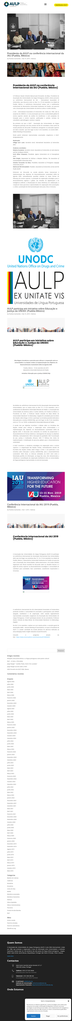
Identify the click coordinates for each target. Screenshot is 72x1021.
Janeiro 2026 (10, 700)
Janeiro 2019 (10, 865)
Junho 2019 (10, 854)
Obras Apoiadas (12, 902)
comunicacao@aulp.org (39, 983)
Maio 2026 (10, 689)
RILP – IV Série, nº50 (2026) (15, 661)
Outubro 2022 (11, 781)
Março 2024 (10, 749)
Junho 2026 (10, 687)
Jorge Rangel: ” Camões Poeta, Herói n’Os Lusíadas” (22, 664)
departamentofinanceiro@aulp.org (42, 985)
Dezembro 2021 (11, 800)
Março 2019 (10, 863)
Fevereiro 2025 (11, 725)
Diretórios (10, 883)
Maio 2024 (10, 746)
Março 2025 (10, 722)
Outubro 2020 (11, 822)
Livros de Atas (11, 889)
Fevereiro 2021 (11, 814)
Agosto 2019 (10, 849)
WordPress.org (11, 928)
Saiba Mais (10, 956)
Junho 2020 (10, 827)
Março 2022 (10, 795)
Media (9, 891)
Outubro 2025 (11, 706)
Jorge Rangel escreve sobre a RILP (17, 666)
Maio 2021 (10, 808)
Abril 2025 (10, 719)
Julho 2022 (10, 787)
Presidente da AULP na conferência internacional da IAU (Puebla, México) (35, 54)
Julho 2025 (10, 711)
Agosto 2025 (10, 708)
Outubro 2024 (11, 735)
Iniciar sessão (11, 920)
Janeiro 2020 (10, 841)
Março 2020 (10, 835)
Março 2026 (10, 695)
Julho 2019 (10, 852)
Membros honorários (13, 897)
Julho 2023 (10, 763)
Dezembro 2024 (11, 730)
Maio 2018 (10, 871)
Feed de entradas (12, 923)
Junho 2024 (10, 744)
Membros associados (13, 894)
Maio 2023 (10, 768)
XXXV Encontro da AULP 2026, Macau (18, 669)
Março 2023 (10, 773)
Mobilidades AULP (61, 5)
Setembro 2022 (11, 784)
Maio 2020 (10, 830)
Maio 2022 (10, 792)
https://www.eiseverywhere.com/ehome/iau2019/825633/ (33, 637)
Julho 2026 (10, 684)
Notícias (33, 58)
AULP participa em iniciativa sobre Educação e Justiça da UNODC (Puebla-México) (32, 309)
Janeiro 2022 (10, 798)
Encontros (10, 886)
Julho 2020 (10, 825)
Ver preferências (62, 1016)
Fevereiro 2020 (11, 838)
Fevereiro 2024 (11, 752)
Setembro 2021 (11, 806)
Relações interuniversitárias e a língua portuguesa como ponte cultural (28, 658)
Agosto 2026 (10, 681)
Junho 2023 (10, 765)
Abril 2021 (10, 811)
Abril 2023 (10, 771)
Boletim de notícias (12, 878)
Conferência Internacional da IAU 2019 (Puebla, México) (32, 505)
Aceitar (33, 1016)
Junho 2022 (10, 790)
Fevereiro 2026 (11, 698)
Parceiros (10, 908)
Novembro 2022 (12, 779)
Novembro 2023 (12, 757)
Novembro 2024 (12, 733)
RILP (8, 913)
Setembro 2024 (11, 738)
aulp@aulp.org (28, 981)
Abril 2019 (10, 860)
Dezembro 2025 (11, 703)
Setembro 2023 (11, 760)
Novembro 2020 (12, 819)
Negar (48, 1016)
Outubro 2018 (11, 868)
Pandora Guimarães (15, 58)
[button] (68, 1001)
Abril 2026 (10, 692)
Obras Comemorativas (13, 905)
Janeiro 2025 (10, 727)
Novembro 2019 (12, 846)
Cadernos (10, 881)
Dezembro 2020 (11, 817)
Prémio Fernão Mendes (14, 910)
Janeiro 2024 (10, 754)
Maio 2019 (10, 857)
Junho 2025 (10, 714)
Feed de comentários (13, 926)
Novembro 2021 (12, 803)
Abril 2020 (10, 833)
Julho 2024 (10, 741)
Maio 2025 (10, 717)
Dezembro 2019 (11, 844)
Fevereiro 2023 (11, 776)
